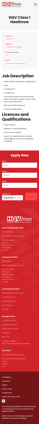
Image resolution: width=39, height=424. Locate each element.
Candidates (6, 377)
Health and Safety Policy (11, 397)
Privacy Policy (7, 389)
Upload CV (6, 194)
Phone (4, 171)
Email (4, 181)
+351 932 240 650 (8, 320)
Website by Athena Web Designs (14, 418)
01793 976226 (7, 232)
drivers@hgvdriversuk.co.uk (13, 236)
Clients (4, 385)
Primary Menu (35, 4)
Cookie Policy (7, 393)
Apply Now (19, 155)
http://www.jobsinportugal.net (18, 343)
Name (4, 161)
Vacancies (6, 381)
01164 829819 (7, 261)
